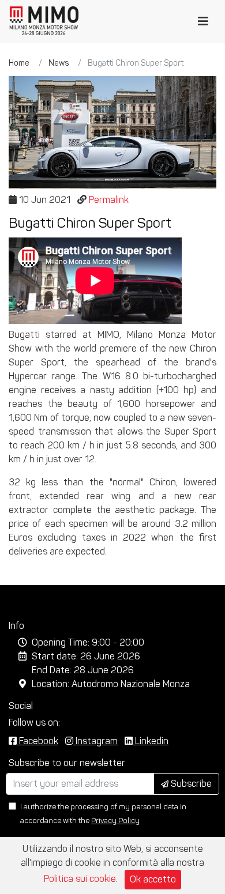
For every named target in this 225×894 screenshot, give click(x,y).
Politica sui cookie (80, 878)
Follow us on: (34, 722)
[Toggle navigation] (203, 21)
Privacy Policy (115, 820)
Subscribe (190, 783)
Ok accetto (153, 879)
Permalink (109, 199)
